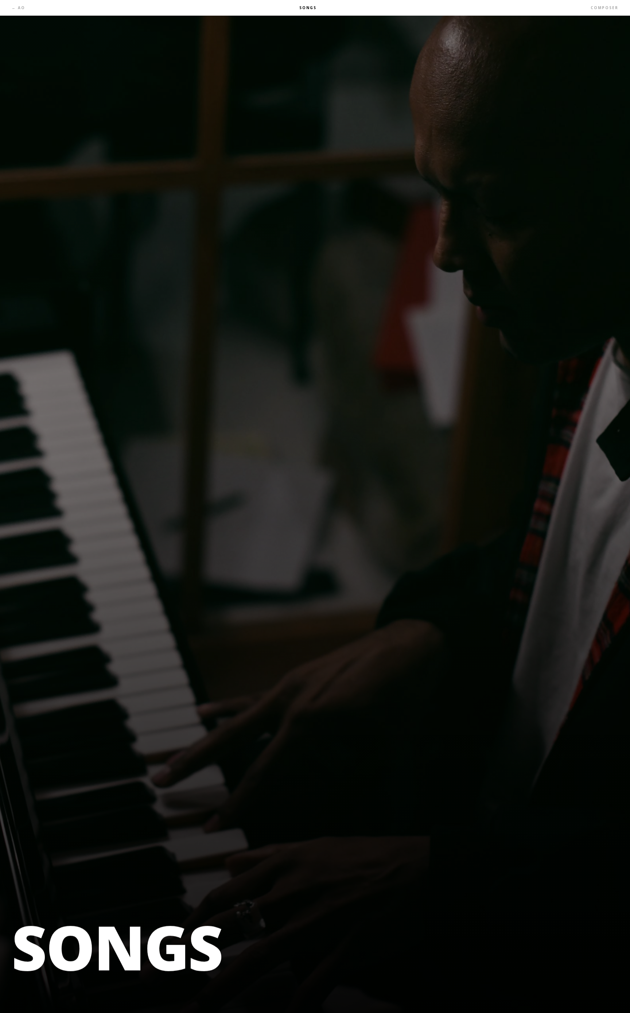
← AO (18, 7)
